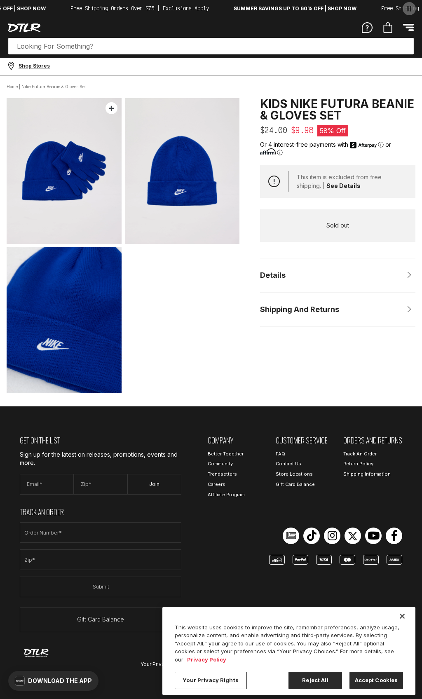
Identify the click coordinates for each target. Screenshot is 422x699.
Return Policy (358, 464)
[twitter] (353, 536)
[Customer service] (367, 27)
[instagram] (332, 536)
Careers (216, 484)
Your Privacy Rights (210, 680)
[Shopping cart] (387, 27)
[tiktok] (311, 536)
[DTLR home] (24, 27)
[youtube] (373, 536)
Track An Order (360, 454)
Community (220, 464)
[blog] (291, 536)
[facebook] (394, 536)
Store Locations (294, 474)
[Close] (402, 616)
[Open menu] (408, 27)
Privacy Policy (206, 659)
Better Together (226, 454)
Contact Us (288, 464)
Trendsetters (222, 474)
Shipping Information (367, 474)
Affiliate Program (226, 494)
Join (154, 484)
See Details (343, 185)
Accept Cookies (376, 680)
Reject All (315, 680)
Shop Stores (34, 66)
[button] (53, 681)
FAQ (280, 454)
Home (12, 86)
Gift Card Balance (100, 619)
